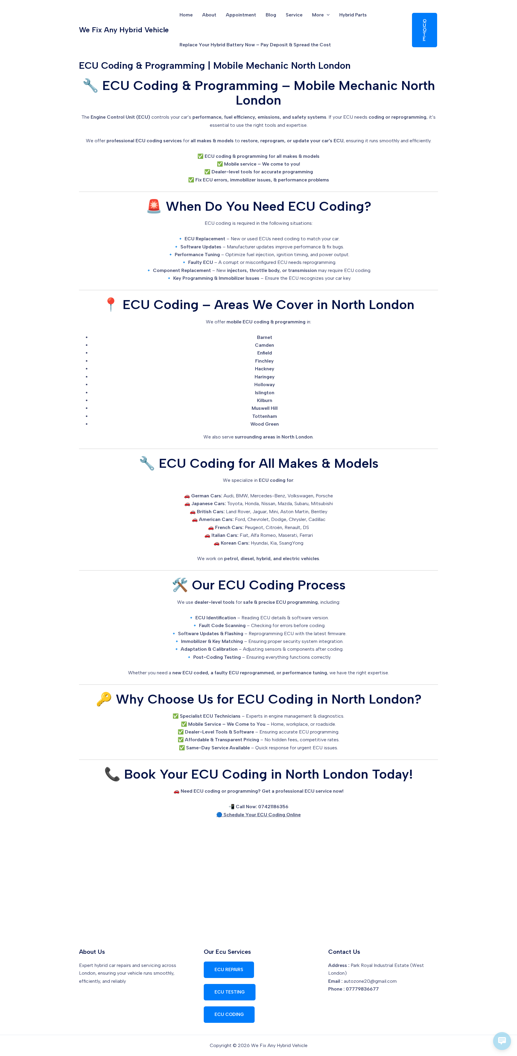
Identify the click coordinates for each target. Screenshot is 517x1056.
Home (186, 15)
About (209, 15)
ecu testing (230, 992)
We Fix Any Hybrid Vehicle (124, 29)
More (318, 15)
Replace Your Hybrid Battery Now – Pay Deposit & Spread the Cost (255, 45)
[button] (327, 15)
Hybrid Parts (353, 15)
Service (294, 15)
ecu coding (229, 1014)
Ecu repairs (229, 969)
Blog (271, 15)
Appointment (241, 15)
